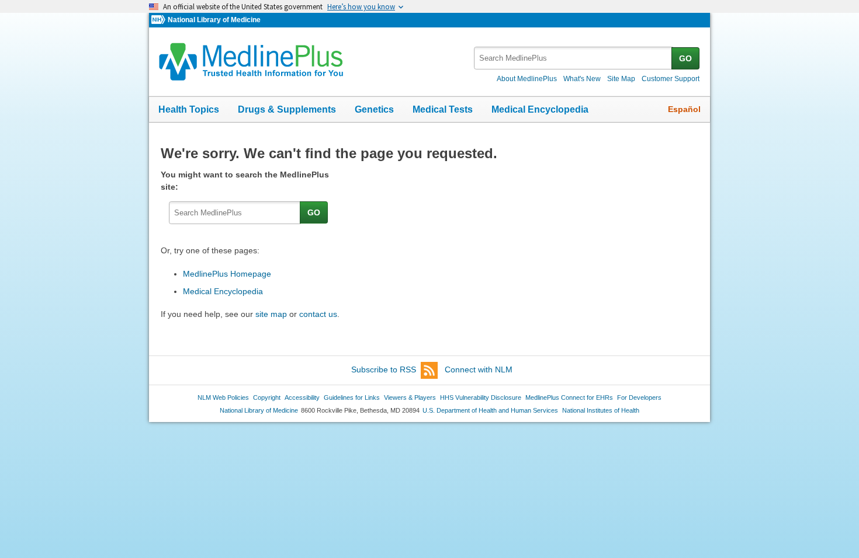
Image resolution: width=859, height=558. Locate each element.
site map (271, 314)
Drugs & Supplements (287, 109)
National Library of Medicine (214, 20)
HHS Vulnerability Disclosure (480, 397)
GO (685, 58)
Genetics (374, 109)
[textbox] (573, 58)
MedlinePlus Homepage (227, 273)
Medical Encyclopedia (539, 109)
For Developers (639, 397)
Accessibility (302, 397)
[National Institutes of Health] (159, 20)
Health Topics (188, 109)
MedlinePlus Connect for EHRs (569, 397)
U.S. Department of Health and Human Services (490, 410)
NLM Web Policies (223, 397)
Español (684, 109)
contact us (318, 314)
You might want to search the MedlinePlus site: (245, 180)
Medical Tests (443, 109)
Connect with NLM (478, 369)
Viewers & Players (410, 397)
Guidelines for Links (352, 397)
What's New (582, 79)
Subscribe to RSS (383, 369)
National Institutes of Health (600, 410)
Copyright (266, 397)
